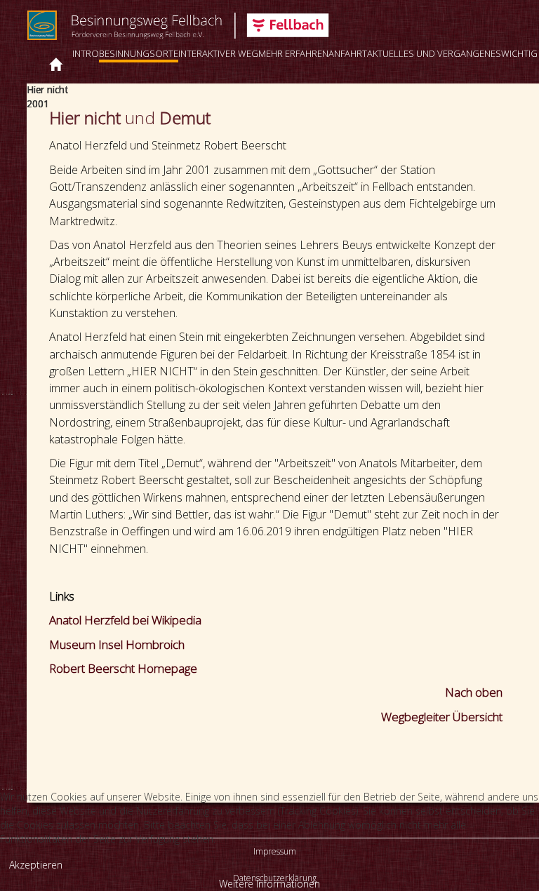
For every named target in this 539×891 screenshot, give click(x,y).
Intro (85, 53)
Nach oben (474, 692)
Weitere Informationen (269, 883)
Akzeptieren (35, 864)
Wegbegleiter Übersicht (442, 717)
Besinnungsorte (138, 53)
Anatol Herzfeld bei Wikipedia (125, 620)
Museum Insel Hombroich (117, 644)
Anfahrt (347, 53)
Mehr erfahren (293, 53)
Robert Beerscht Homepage (123, 668)
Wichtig (519, 53)
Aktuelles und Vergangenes (434, 53)
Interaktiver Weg (218, 53)
